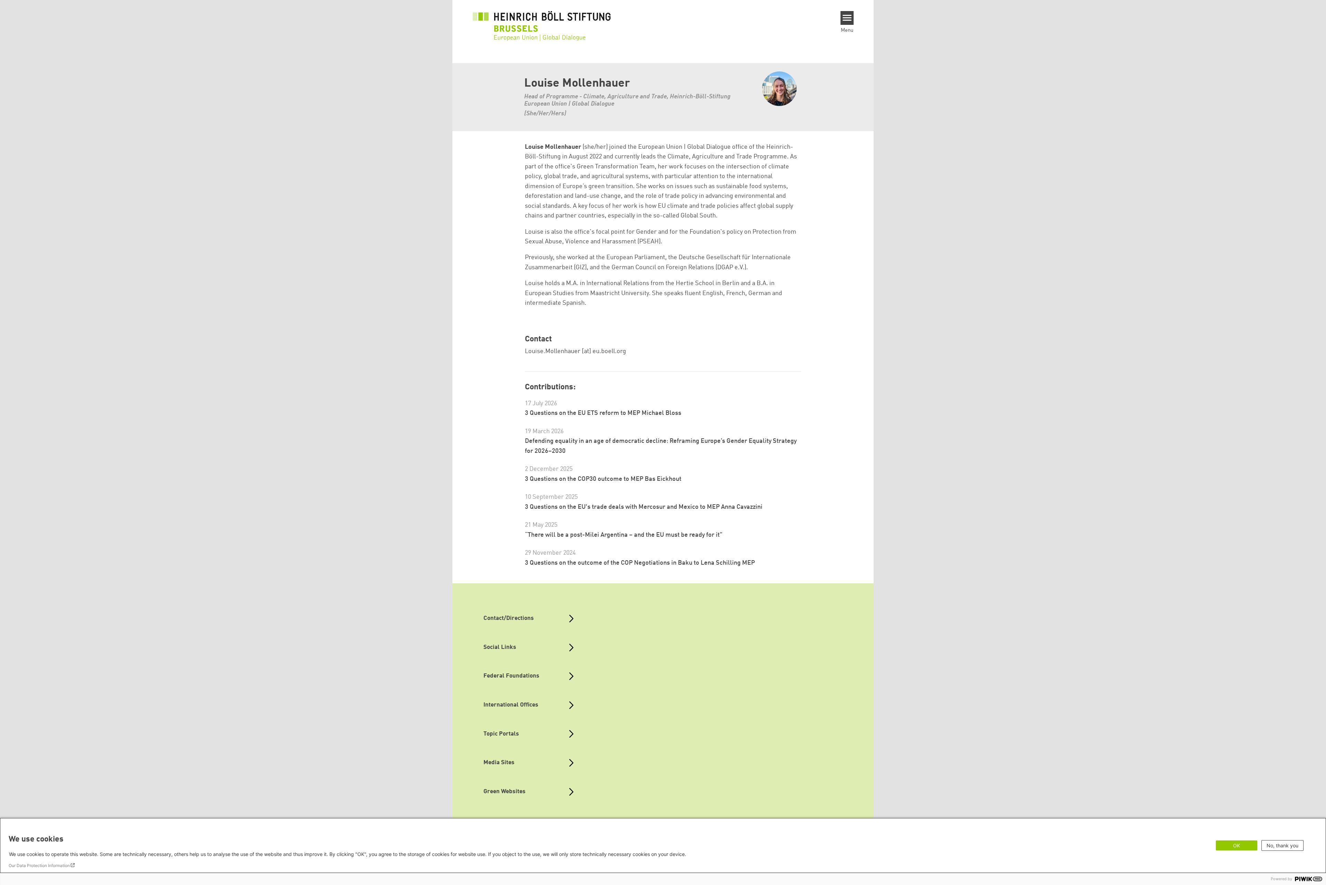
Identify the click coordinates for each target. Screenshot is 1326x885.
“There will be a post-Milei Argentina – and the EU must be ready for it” (623, 535)
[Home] (542, 21)
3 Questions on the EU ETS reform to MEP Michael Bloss (603, 413)
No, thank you (1282, 845)
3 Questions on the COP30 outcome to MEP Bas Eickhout (603, 479)
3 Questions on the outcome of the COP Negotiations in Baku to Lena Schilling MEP (640, 563)
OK (1236, 845)
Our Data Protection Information (39, 865)
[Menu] (847, 18)
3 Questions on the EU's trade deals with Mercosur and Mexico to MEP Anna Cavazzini (643, 507)
